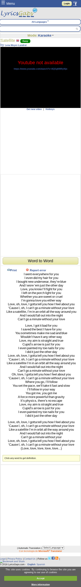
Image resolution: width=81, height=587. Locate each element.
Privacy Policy (15, 559)
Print (13, 270)
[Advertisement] (40, 142)
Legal (3, 559)
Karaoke (44, 35)
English (31, 564)
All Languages (39, 22)
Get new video (34, 109)
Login (67, 3)
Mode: (32, 35)
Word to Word (40, 260)
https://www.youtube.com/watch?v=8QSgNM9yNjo (40, 69)
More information (40, 584)
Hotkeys (50, 109)
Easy (25, 41)
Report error (38, 270)
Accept (40, 578)
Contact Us (29, 559)
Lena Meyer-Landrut (16, 45)
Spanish (41, 564)
